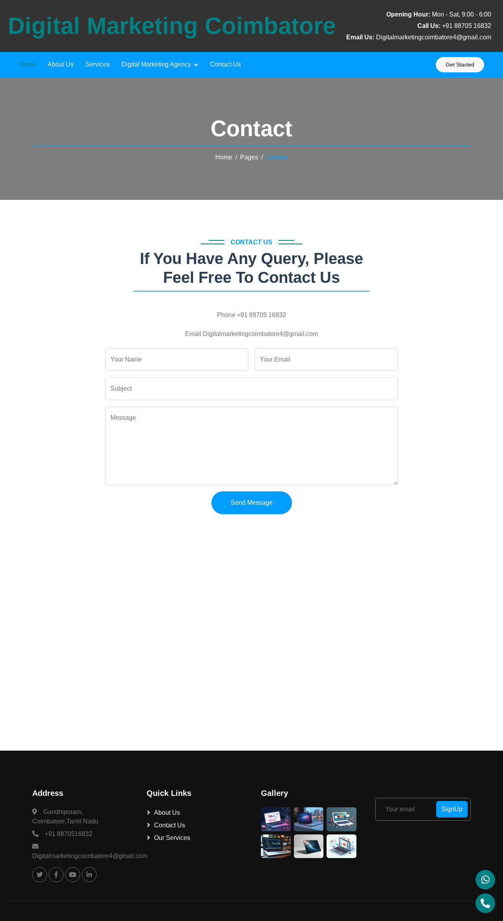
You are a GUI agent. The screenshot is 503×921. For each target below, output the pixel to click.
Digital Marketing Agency (156, 64)
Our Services (172, 837)
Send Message (252, 502)
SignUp (452, 809)
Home (27, 64)
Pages (249, 157)
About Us (60, 64)
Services (97, 64)
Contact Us (225, 64)
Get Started (460, 64)
